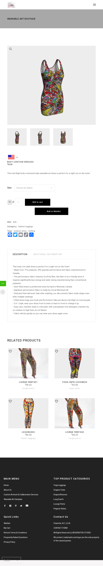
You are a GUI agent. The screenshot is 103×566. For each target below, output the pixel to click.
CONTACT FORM (60, 528)
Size (9, 187)
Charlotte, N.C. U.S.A (62, 523)
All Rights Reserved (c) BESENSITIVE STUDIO (72, 532)
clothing (31, 231)
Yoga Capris (74, 388)
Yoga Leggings (60, 485)
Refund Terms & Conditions (15, 532)
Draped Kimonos (60, 494)
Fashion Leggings (25, 226)
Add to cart (37, 202)
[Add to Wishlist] (10, 202)
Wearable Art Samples (13, 499)
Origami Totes (59, 490)
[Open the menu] (94, 4)
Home (6, 485)
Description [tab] (20, 254)
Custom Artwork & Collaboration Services (21, 494)
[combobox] (35, 187)
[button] (11, 49)
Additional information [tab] (47, 254)
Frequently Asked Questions (15, 537)
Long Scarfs (59, 499)
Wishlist (7, 523)
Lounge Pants (28, 388)
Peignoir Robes (60, 508)
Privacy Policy (9, 542)
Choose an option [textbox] (24, 188)
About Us (8, 490)
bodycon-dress (20, 231)
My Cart (7, 528)
